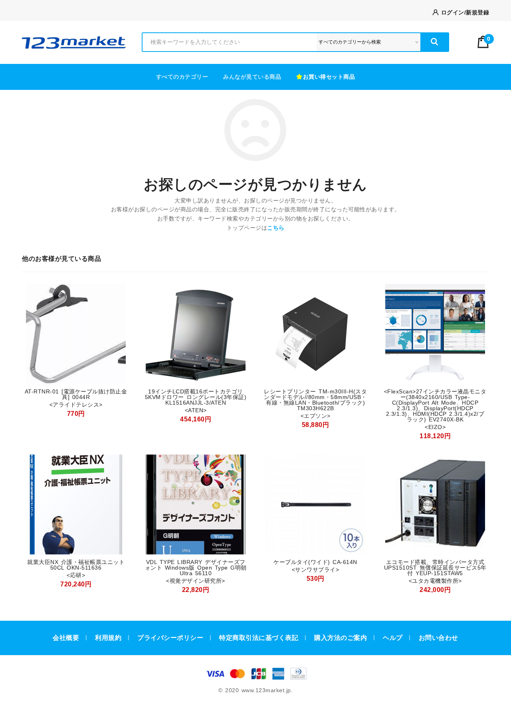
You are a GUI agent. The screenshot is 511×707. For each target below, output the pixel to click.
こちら (276, 227)
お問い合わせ (438, 637)
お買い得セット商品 (329, 76)
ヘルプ (393, 637)
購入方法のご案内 (340, 637)
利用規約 (108, 637)
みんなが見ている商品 (252, 76)
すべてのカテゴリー (182, 76)
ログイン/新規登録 (463, 12)
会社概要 (66, 637)
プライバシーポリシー (170, 637)
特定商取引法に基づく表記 (258, 637)
